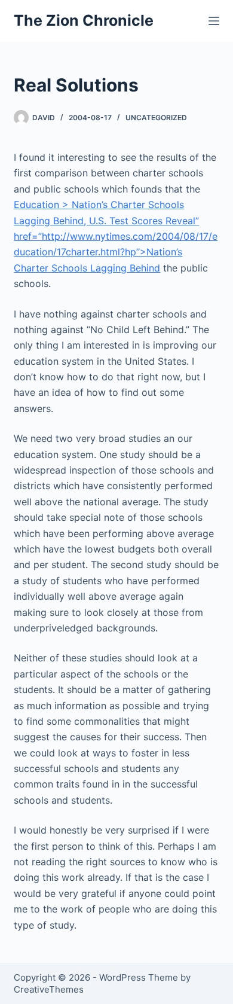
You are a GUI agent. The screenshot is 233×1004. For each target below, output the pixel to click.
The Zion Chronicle (84, 20)
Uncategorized (156, 117)
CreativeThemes (49, 989)
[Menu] (214, 21)
